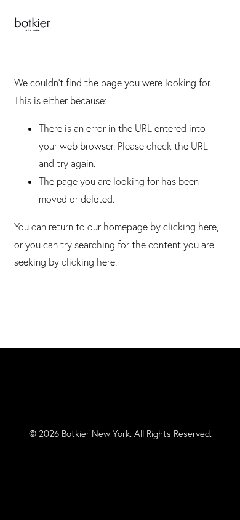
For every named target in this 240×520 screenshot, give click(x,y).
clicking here (190, 227)
